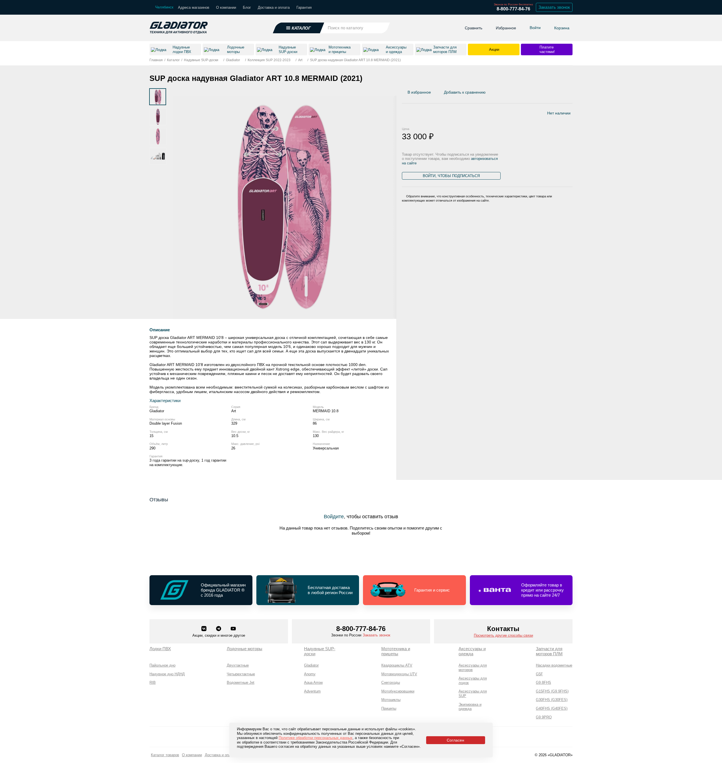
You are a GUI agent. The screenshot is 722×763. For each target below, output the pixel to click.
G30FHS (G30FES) (551, 700)
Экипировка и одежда (470, 706)
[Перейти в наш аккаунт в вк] (204, 629)
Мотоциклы (390, 700)
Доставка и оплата (274, 7)
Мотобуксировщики (397, 691)
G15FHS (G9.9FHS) (552, 691)
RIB (152, 682)
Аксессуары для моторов (473, 667)
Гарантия (304, 7)
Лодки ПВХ (160, 648)
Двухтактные (238, 665)
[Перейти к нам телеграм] (219, 629)
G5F (539, 674)
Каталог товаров (165, 755)
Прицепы (388, 708)
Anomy (310, 674)
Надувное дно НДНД (167, 674)
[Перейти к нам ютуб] (233, 629)
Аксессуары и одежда (472, 651)
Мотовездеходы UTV (399, 674)
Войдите (334, 516)
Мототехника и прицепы (395, 651)
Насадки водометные (554, 665)
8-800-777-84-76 (513, 8)
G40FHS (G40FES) (551, 708)
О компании (226, 7)
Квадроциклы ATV (396, 665)
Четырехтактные (241, 674)
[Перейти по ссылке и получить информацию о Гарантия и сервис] (414, 590)
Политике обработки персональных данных (316, 738)
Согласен (455, 740)
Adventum (312, 691)
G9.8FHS (543, 682)
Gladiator (311, 665)
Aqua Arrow (313, 682)
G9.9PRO (544, 717)
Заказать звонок (554, 7)
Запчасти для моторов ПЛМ (549, 651)
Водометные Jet (240, 682)
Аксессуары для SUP (473, 693)
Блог (247, 7)
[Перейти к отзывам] (572, 93)
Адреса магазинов (193, 7)
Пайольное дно (162, 665)
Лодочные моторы (244, 648)
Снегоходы (390, 682)
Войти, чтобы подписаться (451, 176)
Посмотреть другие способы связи (503, 635)
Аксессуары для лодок (473, 680)
